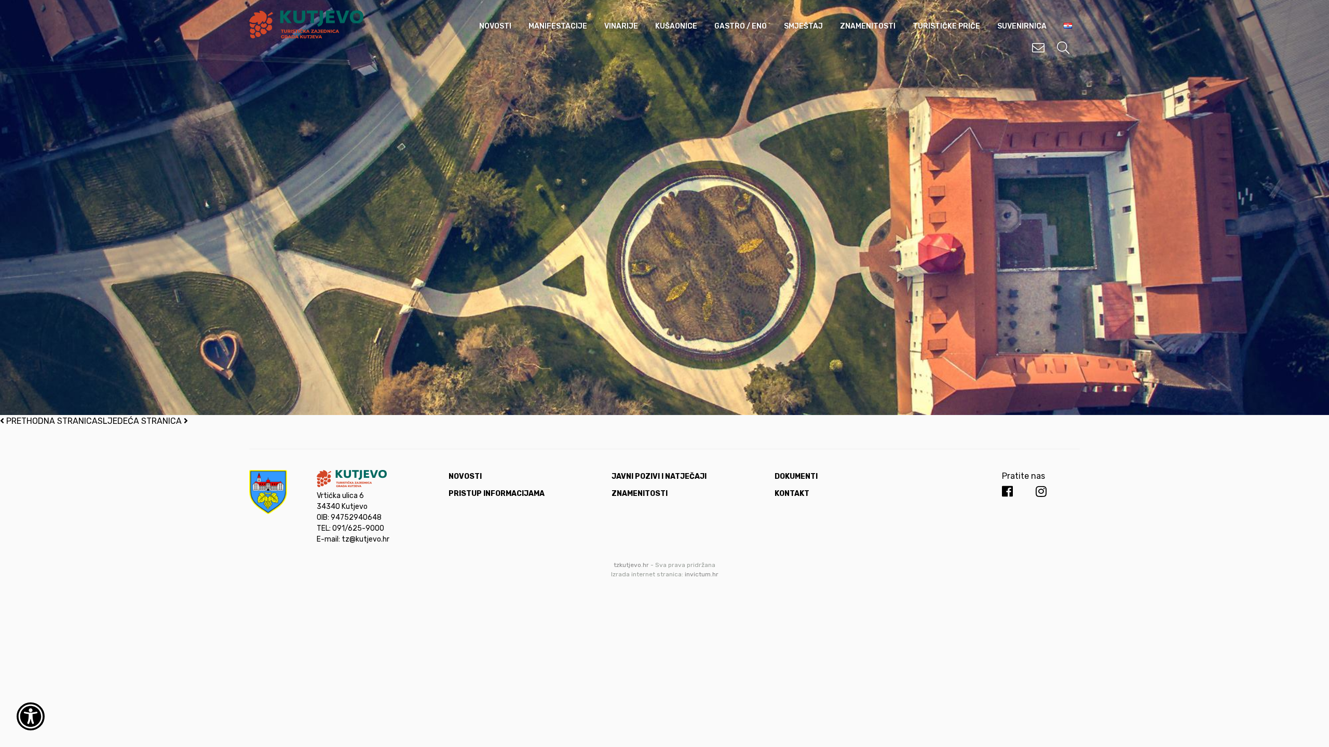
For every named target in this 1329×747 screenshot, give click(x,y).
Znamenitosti (868, 26)
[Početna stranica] (306, 35)
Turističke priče (946, 26)
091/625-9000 (358, 528)
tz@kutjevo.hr (365, 539)
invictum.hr (701, 574)
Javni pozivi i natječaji (659, 476)
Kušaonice (676, 26)
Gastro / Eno (740, 26)
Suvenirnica (1022, 26)
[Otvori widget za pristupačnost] (31, 716)
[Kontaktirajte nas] (1038, 48)
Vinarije (621, 26)
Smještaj (803, 26)
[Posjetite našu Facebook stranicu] (1007, 492)
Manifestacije (557, 26)
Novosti (495, 26)
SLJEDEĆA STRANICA (141, 421)
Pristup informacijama (497, 493)
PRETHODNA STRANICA (51, 421)
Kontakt (792, 493)
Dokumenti (796, 476)
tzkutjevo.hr (631, 565)
